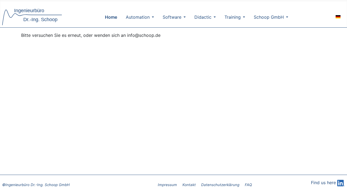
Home (111, 17)
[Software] (183, 17)
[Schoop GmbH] (286, 17)
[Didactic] (213, 17)
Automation (138, 17)
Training (232, 17)
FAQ (248, 185)
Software (172, 17)
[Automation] (152, 17)
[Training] (243, 17)
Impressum (167, 185)
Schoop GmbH (269, 17)
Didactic (202, 17)
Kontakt (189, 185)
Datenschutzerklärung (220, 185)
